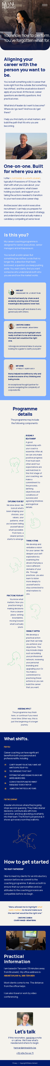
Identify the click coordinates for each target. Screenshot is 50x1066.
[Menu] (45, 5)
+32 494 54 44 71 (25, 1053)
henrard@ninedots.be (25, 1047)
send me (30, 1037)
